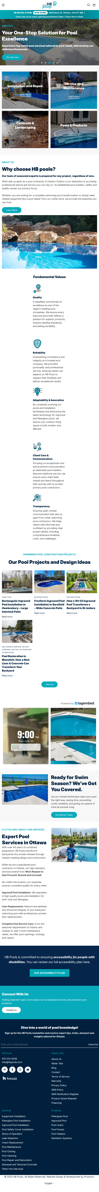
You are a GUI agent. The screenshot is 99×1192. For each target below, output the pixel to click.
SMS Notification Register (65, 1094)
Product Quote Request (64, 1098)
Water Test (57, 1063)
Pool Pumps (57, 1129)
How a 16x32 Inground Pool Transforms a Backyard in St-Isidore (81, 604)
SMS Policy (57, 1089)
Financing (56, 1103)
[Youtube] (28, 1070)
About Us (56, 1059)
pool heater (34, 198)
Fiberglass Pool (59, 1116)
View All (49, 684)
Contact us (11, 1010)
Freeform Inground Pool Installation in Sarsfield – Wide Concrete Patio (49, 604)
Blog (53, 1067)
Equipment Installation (14, 1116)
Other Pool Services (12, 1169)
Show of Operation (12, 1133)
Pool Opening (9, 1155)
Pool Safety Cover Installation (18, 1129)
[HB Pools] (49, 5)
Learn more (73, 96)
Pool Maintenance (11, 1147)
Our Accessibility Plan (49, 973)
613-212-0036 (9, 1058)
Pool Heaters (58, 1133)
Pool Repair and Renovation (17, 1160)
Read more (7, 616)
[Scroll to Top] (94, 1178)
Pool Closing (8, 1151)
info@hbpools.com (12, 1062)
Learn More (25, 94)
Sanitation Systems (61, 1138)
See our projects (14, 51)
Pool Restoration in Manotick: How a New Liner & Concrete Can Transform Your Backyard (16, 663)
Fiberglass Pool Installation (16, 1120)
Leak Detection (10, 1138)
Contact (55, 1072)
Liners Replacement (12, 1142)
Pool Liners (57, 1125)
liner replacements (12, 917)
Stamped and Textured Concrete (19, 1164)
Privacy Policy (59, 1085)
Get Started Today (64, 815)
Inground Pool (59, 1120)
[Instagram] (20, 1070)
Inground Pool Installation (15, 1125)
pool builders (77, 185)
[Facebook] (12, 1070)
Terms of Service (60, 1076)
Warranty (56, 1081)
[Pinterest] (5, 1070)
